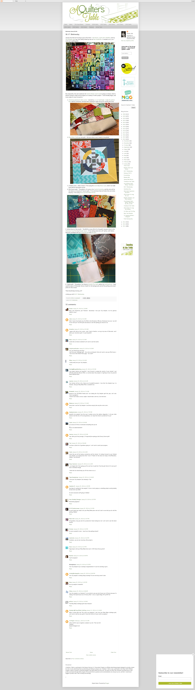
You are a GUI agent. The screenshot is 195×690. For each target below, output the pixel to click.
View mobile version (91, 655)
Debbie (72, 298)
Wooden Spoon (83, 231)
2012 (124, 224)
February (126, 161)
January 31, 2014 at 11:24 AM (94, 610)
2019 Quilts (84, 27)
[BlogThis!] (85, 298)
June (125, 153)
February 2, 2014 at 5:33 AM (82, 620)
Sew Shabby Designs (75, 499)
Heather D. (72, 486)
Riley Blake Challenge (74, 137)
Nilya (70, 360)
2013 (124, 222)
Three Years (127, 165)
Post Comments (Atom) (78, 658)
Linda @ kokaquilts (74, 573)
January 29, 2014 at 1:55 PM (83, 486)
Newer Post (69, 652)
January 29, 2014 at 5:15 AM (79, 339)
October (126, 145)
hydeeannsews (73, 412)
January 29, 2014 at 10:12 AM (80, 452)
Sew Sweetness (97, 39)
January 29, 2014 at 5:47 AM (89, 369)
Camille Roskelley (99, 189)
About (70, 24)
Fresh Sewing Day (128, 219)
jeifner (71, 601)
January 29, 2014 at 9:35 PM (83, 564)
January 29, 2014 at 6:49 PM (80, 555)
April (125, 157)
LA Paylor (72, 620)
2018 (124, 131)
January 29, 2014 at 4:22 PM (82, 538)
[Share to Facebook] (88, 298)
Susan (71, 308)
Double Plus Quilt (93, 284)
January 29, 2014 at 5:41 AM (79, 360)
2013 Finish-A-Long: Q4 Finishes (129, 208)
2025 (124, 116)
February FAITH (127, 173)
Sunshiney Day (127, 189)
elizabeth (71, 391)
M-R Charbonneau (74, 508)
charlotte (71, 538)
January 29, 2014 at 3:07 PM (82, 518)
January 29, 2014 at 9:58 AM (79, 443)
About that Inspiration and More (129, 191)
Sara (70, 547)
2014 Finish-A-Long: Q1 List (129, 195)
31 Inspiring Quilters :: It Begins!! (129, 216)
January (126, 164)
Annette (71, 329)
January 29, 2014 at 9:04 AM (80, 422)
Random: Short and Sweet (128, 168)
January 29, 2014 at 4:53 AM (81, 329)
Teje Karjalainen (73, 477)
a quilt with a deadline (104, 38)
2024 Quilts (112, 24)
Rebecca (71, 403)
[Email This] (83, 298)
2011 (124, 226)
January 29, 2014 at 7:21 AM (81, 403)
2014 (124, 139)
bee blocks (95, 38)
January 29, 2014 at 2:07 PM (88, 499)
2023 (124, 120)
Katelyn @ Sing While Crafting (77, 610)
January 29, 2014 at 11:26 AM (86, 477)
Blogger (107, 683)
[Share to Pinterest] (89, 298)
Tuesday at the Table (129, 181)
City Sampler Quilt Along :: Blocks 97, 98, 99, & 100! (129, 202)
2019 (124, 128)
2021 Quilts (67, 27)
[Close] (193, 655)
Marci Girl (72, 518)
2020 (124, 126)
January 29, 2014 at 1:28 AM (80, 308)
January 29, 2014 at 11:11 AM (85, 464)
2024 (124, 118)
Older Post (113, 652)
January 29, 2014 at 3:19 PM (81, 529)
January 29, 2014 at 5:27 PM (79, 547)
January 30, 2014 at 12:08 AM (80, 591)
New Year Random (128, 213)
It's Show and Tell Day (129, 211)
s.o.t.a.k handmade (99, 100)
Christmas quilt (85, 232)
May (125, 155)
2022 (124, 122)
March (125, 159)
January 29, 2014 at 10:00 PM (87, 573)
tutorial (96, 185)
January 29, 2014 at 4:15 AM (79, 319)
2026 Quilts (95, 24)
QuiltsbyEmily (108, 284)
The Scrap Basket (79, 24)
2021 (124, 124)
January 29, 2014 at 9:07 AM (81, 434)
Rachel (71, 555)
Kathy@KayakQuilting (75, 369)
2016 (124, 135)
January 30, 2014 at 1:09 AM (80, 601)
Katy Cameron (73, 464)
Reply (70, 314)
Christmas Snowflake (71, 231)
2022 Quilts (128, 24)
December (126, 141)
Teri (70, 443)
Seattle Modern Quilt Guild (94, 94)
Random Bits (127, 177)
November (126, 143)
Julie (70, 319)
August (126, 149)
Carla (70, 422)
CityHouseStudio (74, 348)
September (127, 147)
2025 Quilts (103, 24)
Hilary (70, 591)
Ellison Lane (103, 185)
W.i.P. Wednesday (79, 294)
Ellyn (70, 339)
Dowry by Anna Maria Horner (87, 192)
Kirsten (71, 529)
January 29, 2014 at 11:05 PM (79, 582)
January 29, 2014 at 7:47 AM (85, 412)
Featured (91, 27)
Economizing (127, 175)
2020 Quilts (76, 27)
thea (70, 582)
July (125, 151)
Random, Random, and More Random (129, 198)
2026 (124, 114)
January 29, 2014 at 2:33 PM (87, 508)
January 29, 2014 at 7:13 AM (82, 391)
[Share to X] (86, 298)
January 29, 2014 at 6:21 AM (81, 381)
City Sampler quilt (70, 39)
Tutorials (88, 24)
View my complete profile (127, 40)
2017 (124, 133)
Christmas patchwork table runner (78, 100)
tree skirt (93, 232)
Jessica (71, 434)
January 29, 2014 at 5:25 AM (86, 348)
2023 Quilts (120, 24)
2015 (124, 137)
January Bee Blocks (128, 179)
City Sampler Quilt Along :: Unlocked (128, 184)
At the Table (99, 27)
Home (65, 24)
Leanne (71, 381)
